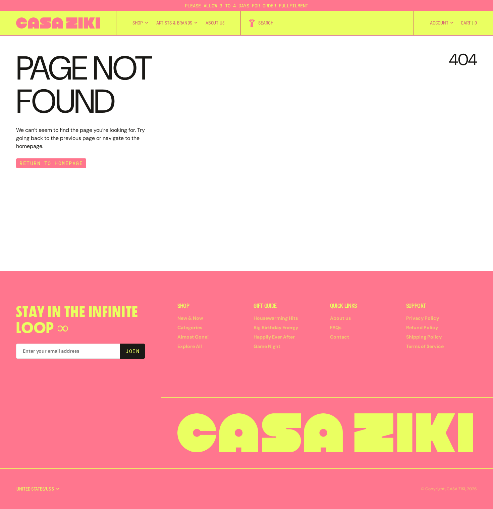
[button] (441, 23)
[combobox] (331, 23)
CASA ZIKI (456, 489)
